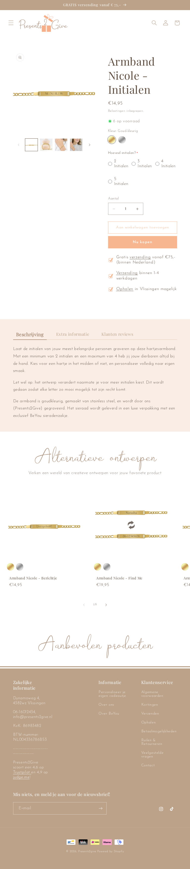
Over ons (106, 705)
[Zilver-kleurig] (121, 139)
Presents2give (87, 851)
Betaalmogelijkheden (159, 731)
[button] (11, 23)
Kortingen (149, 705)
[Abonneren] (100, 808)
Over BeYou (108, 714)
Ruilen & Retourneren (151, 742)
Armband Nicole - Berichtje (33, 578)
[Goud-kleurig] (111, 139)
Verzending (127, 273)
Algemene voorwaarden (152, 694)
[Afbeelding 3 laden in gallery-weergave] (61, 145)
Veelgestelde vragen (152, 754)
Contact (148, 765)
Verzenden (150, 714)
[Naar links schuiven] (18, 144)
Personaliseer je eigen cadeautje (112, 694)
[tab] (30, 335)
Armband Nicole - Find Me (119, 578)
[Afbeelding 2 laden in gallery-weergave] (46, 145)
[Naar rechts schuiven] (89, 144)
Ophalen (125, 289)
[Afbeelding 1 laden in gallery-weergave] (31, 145)
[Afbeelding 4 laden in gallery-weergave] (76, 145)
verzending (140, 257)
